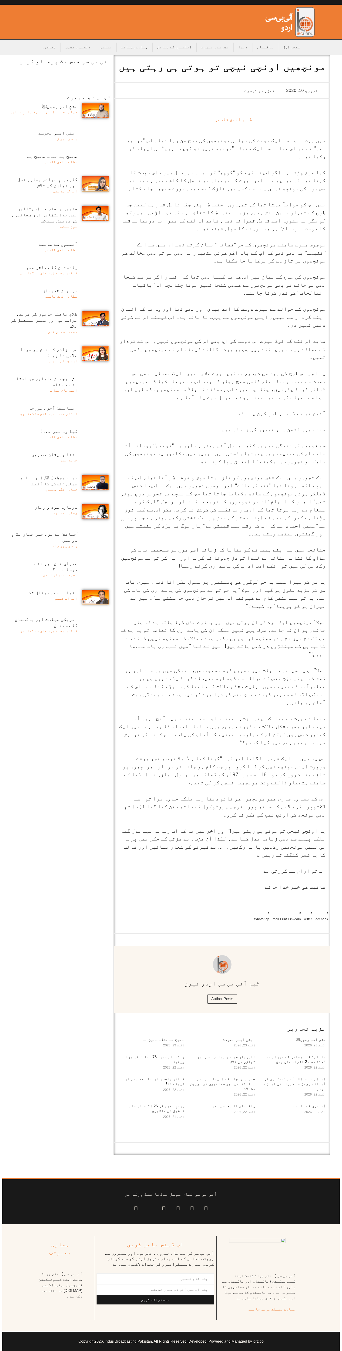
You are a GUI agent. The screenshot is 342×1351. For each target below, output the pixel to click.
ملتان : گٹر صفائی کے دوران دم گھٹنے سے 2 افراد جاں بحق (296, 1059)
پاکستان (265, 47)
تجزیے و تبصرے (215, 47)
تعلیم (106, 47)
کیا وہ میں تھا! (59, 431)
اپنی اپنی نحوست (239, 1039)
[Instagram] (136, 1208)
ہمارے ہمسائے (134, 47)
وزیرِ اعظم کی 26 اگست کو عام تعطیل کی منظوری (156, 1108)
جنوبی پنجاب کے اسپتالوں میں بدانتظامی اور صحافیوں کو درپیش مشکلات (222, 1084)
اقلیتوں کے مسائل (174, 47)
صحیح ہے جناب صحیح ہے (163, 1039)
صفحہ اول (291, 47)
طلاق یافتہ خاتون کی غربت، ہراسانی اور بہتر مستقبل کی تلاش (43, 320)
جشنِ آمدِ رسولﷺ (311, 1039)
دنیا (243, 47)
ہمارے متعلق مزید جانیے (271, 1309)
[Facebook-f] (206, 1208)
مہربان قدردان (60, 290)
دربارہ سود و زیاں (55, 507)
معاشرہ (49, 47)
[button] (320, 915)
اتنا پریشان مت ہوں (54, 454)
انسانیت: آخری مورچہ (53, 407)
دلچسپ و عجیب (78, 47)
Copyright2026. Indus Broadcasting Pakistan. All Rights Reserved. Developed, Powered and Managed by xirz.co (171, 1341)
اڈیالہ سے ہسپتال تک (53, 592)
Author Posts (222, 999)
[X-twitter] (192, 1208)
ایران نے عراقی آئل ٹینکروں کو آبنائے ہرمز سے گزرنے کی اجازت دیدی (295, 1084)
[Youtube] (178, 1208)
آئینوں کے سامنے (309, 1106)
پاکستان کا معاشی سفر (233, 1106)
